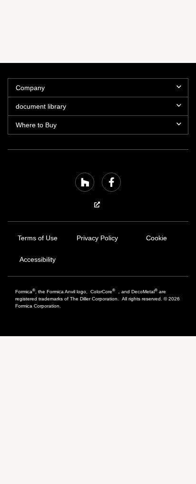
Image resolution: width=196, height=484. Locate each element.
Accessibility (37, 260)
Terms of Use (37, 238)
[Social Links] (85, 182)
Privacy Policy (97, 238)
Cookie (156, 238)
